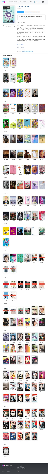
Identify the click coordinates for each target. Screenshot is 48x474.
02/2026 (26, 17)
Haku (28, 1)
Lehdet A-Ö (16, 1)
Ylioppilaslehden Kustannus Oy (27, 51)
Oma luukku (9, 1)
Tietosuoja (19, 466)
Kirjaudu (37, 1)
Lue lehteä (20, 12)
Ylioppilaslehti (20, 44)
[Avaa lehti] (6, 61)
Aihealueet (23, 1)
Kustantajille (20, 467)
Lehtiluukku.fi (8, 465)
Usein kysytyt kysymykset (8, 468)
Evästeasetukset (21, 468)
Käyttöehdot (20, 465)
